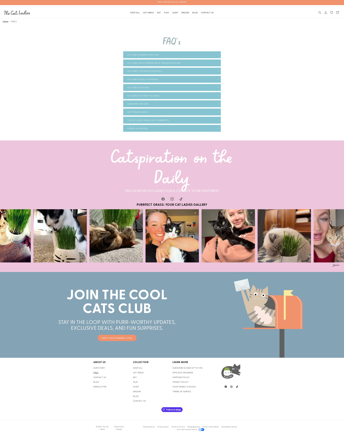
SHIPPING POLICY (181, 377)
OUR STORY (99, 368)
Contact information (211, 427)
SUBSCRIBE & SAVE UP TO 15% (188, 368)
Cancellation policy (229, 427)
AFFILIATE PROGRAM (183, 372)
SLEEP (136, 386)
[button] (320, 13)
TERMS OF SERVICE (182, 391)
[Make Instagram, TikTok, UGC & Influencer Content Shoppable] (336, 266)
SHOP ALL (138, 368)
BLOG (96, 382)
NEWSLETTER (99, 386)
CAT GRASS (138, 372)
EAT (135, 377)
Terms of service (178, 427)
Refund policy (149, 427)
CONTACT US (99, 377)
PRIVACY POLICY (180, 382)
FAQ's (14, 21)
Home (5, 21)
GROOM (137, 391)
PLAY (135, 382)
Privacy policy (163, 427)
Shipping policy (193, 427)
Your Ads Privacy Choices (186, 429)
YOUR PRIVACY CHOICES (184, 386)
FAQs (95, 372)
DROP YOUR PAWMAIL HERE (117, 338)
